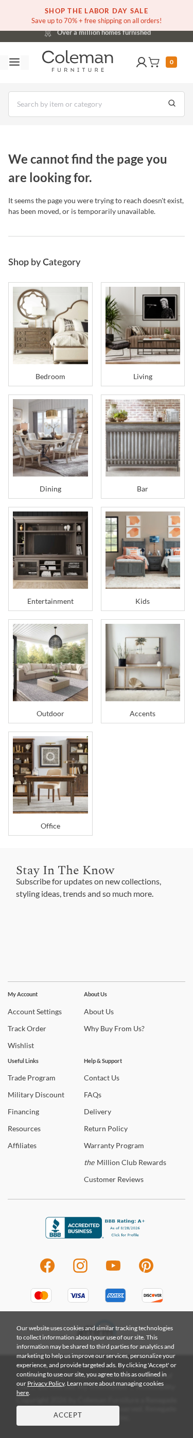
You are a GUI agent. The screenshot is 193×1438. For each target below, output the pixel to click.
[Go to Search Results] (172, 104)
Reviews (114, 1179)
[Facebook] (47, 1271)
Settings (35, 1011)
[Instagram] (80, 1271)
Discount (36, 1094)
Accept (68, 1415)
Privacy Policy (45, 1383)
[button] (141, 62)
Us (99, 1011)
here (22, 1392)
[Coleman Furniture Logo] (77, 62)
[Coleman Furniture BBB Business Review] (96, 1235)
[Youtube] (113, 1271)
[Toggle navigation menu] (14, 62)
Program (32, 1077)
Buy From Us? (114, 1028)
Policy (106, 1128)
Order (27, 1028)
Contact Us (137, 31)
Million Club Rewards (125, 1162)
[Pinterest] (146, 1271)
